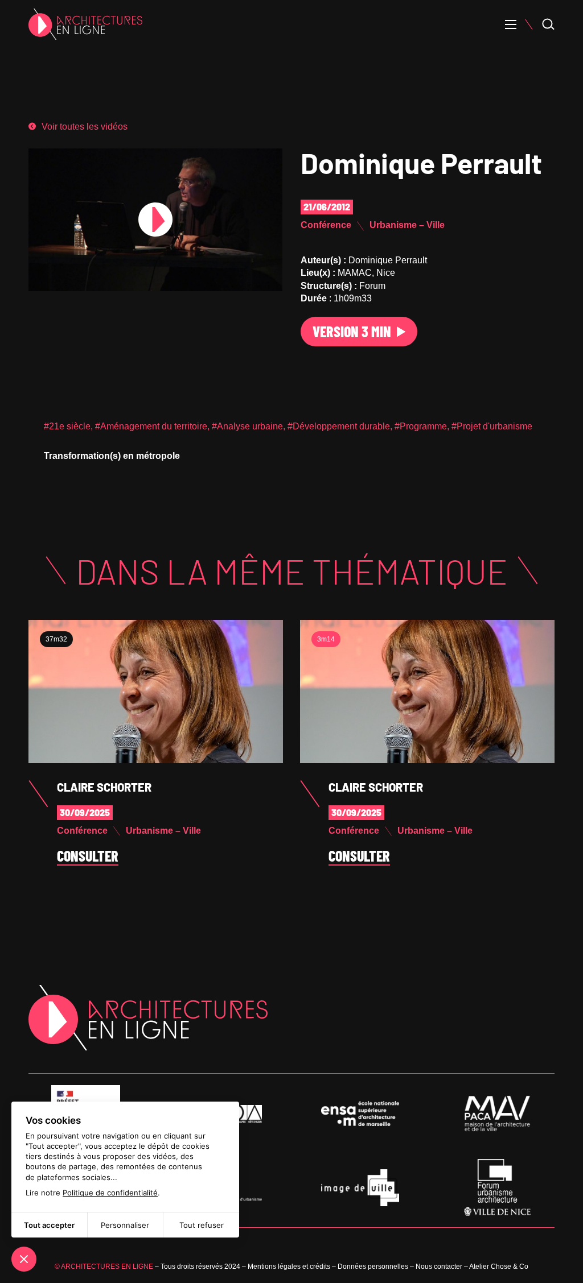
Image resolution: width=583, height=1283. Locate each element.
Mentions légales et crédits (289, 1266)
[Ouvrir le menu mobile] (510, 24)
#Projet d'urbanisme (491, 426)
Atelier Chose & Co (498, 1266)
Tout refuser (201, 1225)
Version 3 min (352, 331)
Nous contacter (439, 1266)
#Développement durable (339, 426)
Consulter (87, 856)
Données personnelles (373, 1266)
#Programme (421, 426)
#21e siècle (67, 426)
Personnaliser (125, 1225)
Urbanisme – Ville (407, 225)
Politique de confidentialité (110, 1192)
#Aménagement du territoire (151, 426)
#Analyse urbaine (247, 426)
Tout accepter (49, 1225)
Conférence (326, 225)
